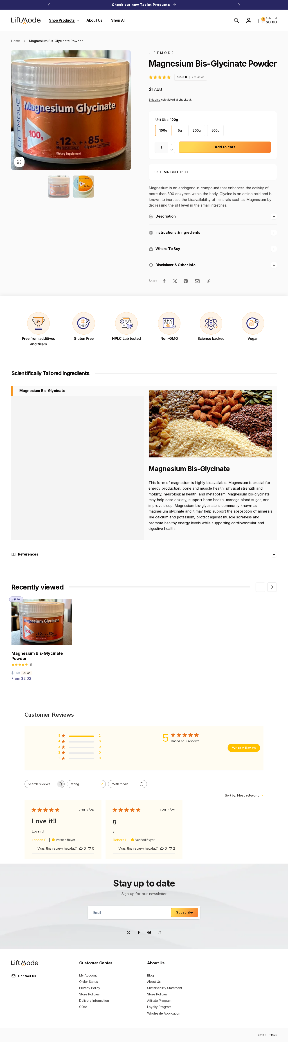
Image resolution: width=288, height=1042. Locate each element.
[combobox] (86, 784)
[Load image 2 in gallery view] (83, 187)
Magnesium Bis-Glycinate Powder (37, 656)
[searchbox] (40, 784)
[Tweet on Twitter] (175, 281)
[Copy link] (208, 281)
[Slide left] (49, 4)
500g (215, 130)
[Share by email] (197, 281)
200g (197, 130)
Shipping (154, 99)
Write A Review (244, 748)
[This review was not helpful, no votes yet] (89, 848)
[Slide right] (239, 4)
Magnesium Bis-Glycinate (42, 390)
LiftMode (272, 1035)
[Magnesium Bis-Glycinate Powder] (42, 637)
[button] (63, 20)
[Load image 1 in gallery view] (58, 187)
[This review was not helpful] (170, 848)
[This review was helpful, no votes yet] (81, 848)
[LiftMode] (24, 965)
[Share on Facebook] (164, 281)
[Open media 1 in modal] (71, 110)
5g (180, 130)
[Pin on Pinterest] (186, 281)
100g (163, 130)
